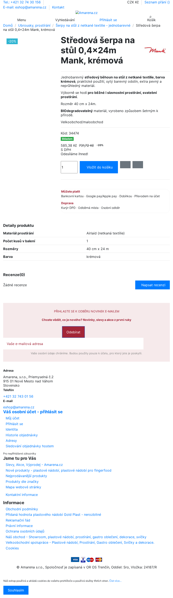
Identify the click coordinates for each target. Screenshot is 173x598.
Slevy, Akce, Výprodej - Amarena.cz (34, 465)
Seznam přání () (157, 2)
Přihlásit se (14, 424)
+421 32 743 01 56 (18, 396)
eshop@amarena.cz (18, 407)
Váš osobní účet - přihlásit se (33, 411)
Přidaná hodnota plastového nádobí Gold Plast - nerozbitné (53, 514)
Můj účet (12, 418)
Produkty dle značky (22, 481)
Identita (12, 429)
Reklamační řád (18, 520)
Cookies (12, 548)
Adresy (11, 440)
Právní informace (19, 526)
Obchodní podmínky (22, 509)
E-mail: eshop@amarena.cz (25, 7)
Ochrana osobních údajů (25, 531)
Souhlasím (16, 590)
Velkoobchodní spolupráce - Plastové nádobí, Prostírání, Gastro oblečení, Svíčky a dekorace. (80, 542)
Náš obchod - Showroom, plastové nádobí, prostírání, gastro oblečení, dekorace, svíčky (76, 537)
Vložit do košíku (100, 167)
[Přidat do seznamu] (125, 164)
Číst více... (115, 580)
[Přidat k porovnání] (137, 164)
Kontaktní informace (22, 495)
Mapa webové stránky (23, 487)
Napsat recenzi (153, 285)
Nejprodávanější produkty (26, 476)
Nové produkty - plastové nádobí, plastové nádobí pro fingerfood (58, 470)
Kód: (64, 133)
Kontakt (58, 7)
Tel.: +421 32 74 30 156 (22, 2)
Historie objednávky (22, 435)
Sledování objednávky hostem (30, 446)
